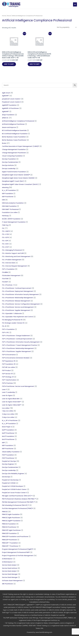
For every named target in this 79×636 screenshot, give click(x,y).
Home (4, 16)
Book (9, 16)
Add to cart (9, 64)
